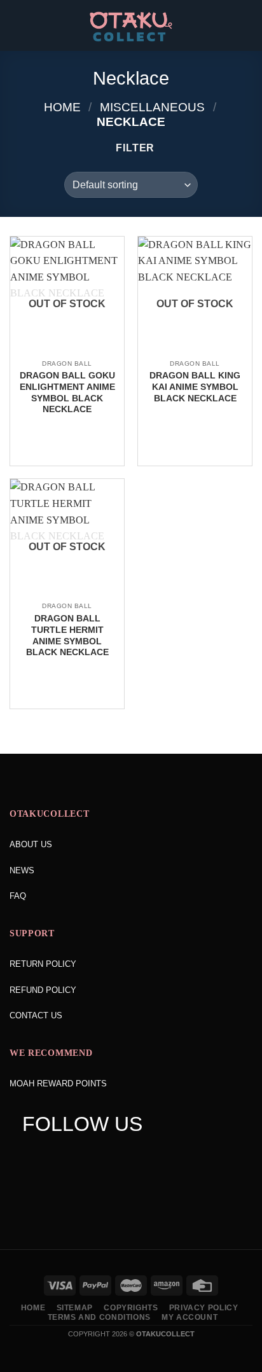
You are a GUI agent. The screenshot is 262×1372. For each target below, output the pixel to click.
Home (62, 107)
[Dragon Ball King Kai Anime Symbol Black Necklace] (195, 351)
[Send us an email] (104, 1155)
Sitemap (75, 1307)
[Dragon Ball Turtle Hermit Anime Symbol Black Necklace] (67, 594)
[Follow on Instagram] (55, 1155)
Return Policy (43, 964)
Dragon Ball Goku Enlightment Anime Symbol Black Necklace (67, 392)
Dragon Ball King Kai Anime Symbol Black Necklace (194, 387)
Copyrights (131, 1307)
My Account (189, 1317)
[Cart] (246, 25)
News (22, 870)
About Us (31, 844)
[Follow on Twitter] (80, 1155)
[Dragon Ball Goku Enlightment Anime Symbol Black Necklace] (67, 351)
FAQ (18, 896)
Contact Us (36, 1015)
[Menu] (17, 25)
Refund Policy (43, 990)
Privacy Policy (203, 1307)
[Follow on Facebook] (31, 1155)
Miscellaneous (152, 107)
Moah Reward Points (58, 1083)
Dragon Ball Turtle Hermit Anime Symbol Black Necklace (67, 635)
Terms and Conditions (99, 1317)
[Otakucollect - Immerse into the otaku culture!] (131, 26)
